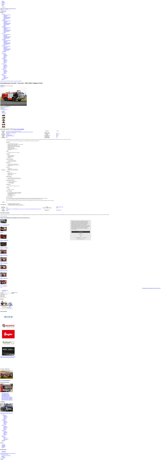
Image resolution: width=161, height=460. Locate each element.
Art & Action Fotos (6, 18)
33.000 (57, 207)
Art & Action (5, 439)
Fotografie (3, 436)
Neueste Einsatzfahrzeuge (7, 14)
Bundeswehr (58, 133)
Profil (6, 106)
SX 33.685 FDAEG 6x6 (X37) (10, 135)
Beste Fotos (5, 16)
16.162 (7, 207)
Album (9, 106)
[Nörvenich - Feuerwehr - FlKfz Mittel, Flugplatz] (3, 118)
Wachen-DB (3, 440)
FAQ (2, 5)
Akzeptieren (81, 231)
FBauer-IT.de (4, 451)
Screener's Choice (6, 77)
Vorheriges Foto (2, 85)
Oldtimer (5, 19)
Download (3, 109)
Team (3, 4)
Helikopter (3, 58)
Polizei (3, 33)
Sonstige (3, 45)
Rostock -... (2, 232)
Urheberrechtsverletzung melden (6, 455)
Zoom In (6, 109)
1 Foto (1, 226)
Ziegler (57, 135)
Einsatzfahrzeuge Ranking (7, 36)
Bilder (7, 106)
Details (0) (3, 112)
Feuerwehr (5, 54)
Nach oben (1, 459)
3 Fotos (1, 234)
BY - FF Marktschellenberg (5, 380)
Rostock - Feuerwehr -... (4, 240)
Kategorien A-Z (4, 51)
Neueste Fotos (5, 15)
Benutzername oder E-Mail (4, 9)
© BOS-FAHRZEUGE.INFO (4, 454)
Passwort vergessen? (3, 11)
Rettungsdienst (6, 55)
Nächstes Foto (2, 86)
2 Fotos (1, 249)
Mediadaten (3, 2)
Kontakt (3, 1)
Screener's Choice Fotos (7, 17)
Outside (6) (3, 110)
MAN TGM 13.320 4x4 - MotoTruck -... (7, 397)
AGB (3, 3)
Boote (3, 63)
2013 (7, 136)
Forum (3, 79)
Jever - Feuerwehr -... (4, 285)
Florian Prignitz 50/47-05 (5, 393)
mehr (81, 235)
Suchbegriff (1, 292)
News (4, 26)
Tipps (4, 76)
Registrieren (3, 444)
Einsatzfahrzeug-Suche (5, 290)
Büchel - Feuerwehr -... (4, 255)
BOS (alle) (5, 59)
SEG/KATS (3, 39)
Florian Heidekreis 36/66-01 (5, 394)
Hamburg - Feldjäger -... (4, 247)
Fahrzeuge (3, 53)
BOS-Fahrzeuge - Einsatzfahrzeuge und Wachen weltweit (8, 8)
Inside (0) (3, 111)
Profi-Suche (15, 292)
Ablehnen (80, 233)
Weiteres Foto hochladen (18, 129)
